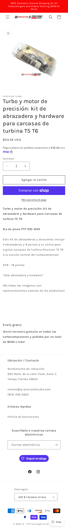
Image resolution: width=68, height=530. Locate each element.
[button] (7, 17)
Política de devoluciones (23, 416)
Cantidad (8, 158)
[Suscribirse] (56, 444)
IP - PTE (26, 524)
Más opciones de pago (34, 199)
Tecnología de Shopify (43, 524)
